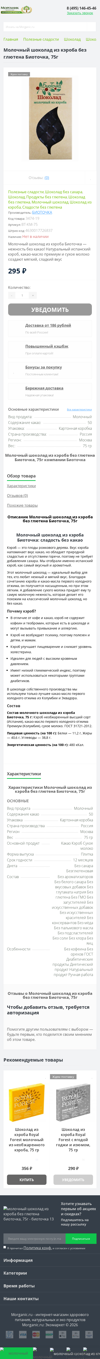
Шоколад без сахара (63, 191)
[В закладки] (91, 177)
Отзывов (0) (17, 495)
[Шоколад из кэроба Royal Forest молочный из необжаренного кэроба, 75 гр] (26, 1102)
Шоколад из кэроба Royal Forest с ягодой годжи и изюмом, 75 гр (73, 1139)
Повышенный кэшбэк (46, 346)
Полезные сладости (41, 39)
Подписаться (81, 1239)
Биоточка (42, 212)
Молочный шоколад (50, 202)
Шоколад (72, 39)
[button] (82, 8)
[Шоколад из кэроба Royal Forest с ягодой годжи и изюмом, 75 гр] (73, 1102)
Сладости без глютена (42, 207)
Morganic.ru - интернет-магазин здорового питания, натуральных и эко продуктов (50, 1317)
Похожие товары (22, 505)
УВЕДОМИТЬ (50, 309)
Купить (27, 1179)
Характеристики (21, 485)
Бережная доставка (44, 388)
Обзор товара (21, 476)
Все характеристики (79, 409)
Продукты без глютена (46, 197)
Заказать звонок (80, 13)
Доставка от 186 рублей (48, 325)
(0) (47, 177)
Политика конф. (37, 1247)
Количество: (19, 287)
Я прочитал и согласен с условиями (46, 1247)
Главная (10, 39)
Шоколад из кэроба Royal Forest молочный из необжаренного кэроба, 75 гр (27, 1139)
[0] (74, 1353)
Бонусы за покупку (43, 367)
